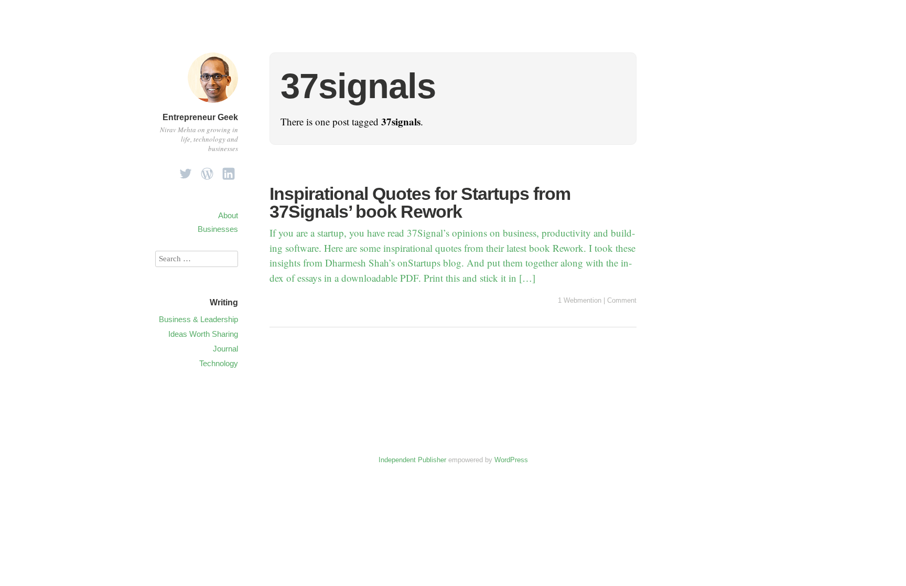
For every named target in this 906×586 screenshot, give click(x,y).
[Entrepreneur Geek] (213, 104)
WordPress (511, 460)
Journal (225, 348)
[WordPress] (207, 170)
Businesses (218, 229)
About (228, 215)
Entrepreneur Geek (200, 117)
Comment (622, 300)
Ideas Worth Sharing (203, 333)
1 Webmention (579, 300)
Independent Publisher (412, 460)
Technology (218, 363)
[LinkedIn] (228, 170)
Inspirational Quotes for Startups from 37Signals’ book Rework (419, 202)
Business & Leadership (198, 319)
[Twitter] (185, 170)
